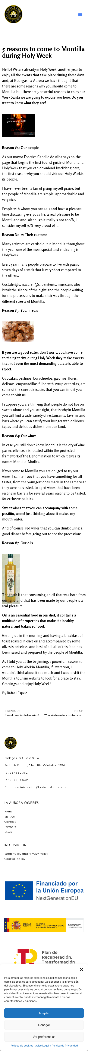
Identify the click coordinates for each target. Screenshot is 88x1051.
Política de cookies (21, 1045)
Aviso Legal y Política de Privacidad (56, 1045)
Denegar (44, 1025)
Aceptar (44, 1013)
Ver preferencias (44, 1037)
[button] (81, 969)
